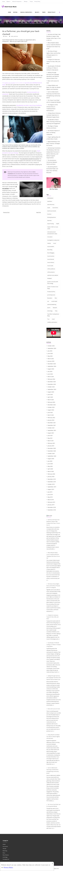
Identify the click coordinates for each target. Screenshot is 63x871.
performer (16, 36)
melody (49, 243)
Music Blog (49, 249)
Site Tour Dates (54, 189)
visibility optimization (52, 322)
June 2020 (50, 463)
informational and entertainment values (52, 232)
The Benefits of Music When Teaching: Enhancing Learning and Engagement (53, 121)
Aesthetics (49, 201)
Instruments (5, 846)
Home (3, 1)
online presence (51, 272)
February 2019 (51, 502)
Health (4, 844)
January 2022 (51, 420)
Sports (48, 307)
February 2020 (51, 474)
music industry (50, 262)
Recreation (49, 298)
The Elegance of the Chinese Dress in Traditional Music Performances (52, 107)
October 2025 (51, 346)
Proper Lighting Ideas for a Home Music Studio (53, 138)
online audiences (51, 269)
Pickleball (49, 278)
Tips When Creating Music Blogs (53, 314)
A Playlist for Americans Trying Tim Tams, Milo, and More (53, 61)
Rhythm (8, 1)
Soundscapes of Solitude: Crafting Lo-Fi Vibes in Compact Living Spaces (53, 68)
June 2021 (50, 435)
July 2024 (50, 371)
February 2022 (51, 417)
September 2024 (52, 366)
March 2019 (51, 499)
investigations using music (53, 240)
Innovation (49, 237)
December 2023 (52, 381)
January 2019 (51, 504)
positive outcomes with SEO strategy (52, 282)
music (54, 243)
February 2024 (51, 379)
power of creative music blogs (52, 287)
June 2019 (50, 494)
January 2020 (51, 476)
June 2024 (50, 374)
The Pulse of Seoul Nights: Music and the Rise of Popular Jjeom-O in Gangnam (53, 54)
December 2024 (52, 363)
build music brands (51, 211)
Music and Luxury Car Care (52, 82)
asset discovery (50, 204)
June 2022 (50, 412)
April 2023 (50, 397)
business (49, 214)
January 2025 (51, 361)
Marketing (5, 850)
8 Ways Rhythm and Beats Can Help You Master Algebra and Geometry (53, 87)
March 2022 (51, 415)
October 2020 (51, 453)
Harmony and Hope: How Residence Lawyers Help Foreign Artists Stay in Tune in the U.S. (53, 37)
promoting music (51, 295)
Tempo (31, 1)
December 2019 (52, 479)
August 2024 (51, 369)
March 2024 (51, 376)
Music (6, 36)
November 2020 (52, 451)
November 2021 (52, 425)
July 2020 (50, 461)
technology (49, 311)
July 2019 (50, 492)
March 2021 (51, 440)
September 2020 (52, 456)
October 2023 (51, 387)
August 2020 (51, 458)
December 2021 (52, 422)
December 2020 (52, 448)
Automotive (55, 207)
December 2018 (52, 507)
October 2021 (51, 428)
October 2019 (51, 484)
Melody (25, 1)
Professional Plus (51, 291)
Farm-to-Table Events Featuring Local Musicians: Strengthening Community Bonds (53, 94)
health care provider (10, 83)
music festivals (50, 259)
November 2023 (52, 384)
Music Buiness (6, 855)
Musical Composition (16, 1)
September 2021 (52, 430)
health (12, 36)
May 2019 (50, 497)
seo (48, 301)
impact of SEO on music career (52, 227)
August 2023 (51, 392)
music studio (50, 265)
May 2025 (50, 356)
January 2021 (51, 446)
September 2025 (52, 348)
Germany (49, 220)
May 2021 (50, 438)
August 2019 (51, 489)
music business (50, 256)
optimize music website (52, 275)
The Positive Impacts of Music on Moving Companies (52, 132)
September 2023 (52, 389)
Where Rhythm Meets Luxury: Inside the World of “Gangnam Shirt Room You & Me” (53, 45)
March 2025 (51, 358)
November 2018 (52, 510)
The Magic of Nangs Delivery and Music (52, 127)
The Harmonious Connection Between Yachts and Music (51, 162)
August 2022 (51, 410)
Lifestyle (4, 848)
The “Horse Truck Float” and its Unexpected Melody (53, 101)
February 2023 (51, 402)
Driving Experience (51, 217)
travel (53, 319)
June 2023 (50, 394)
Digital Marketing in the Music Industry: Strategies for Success (53, 143)
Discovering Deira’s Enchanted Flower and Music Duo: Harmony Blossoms (52, 169)
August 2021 (51, 433)
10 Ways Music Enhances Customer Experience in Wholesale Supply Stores (53, 115)
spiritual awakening (51, 304)
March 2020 (51, 471)
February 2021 (51, 443)
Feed (51, 515)
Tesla (56, 311)
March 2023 (51, 399)
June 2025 (50, 353)
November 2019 (52, 481)
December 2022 (52, 404)
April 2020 (50, 469)
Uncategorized (6, 859)
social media (54, 301)
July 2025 (50, 351)
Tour (48, 319)
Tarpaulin (55, 307)
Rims (56, 298)
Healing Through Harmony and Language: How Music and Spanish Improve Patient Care (52, 75)
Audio (48, 207)
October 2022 (51, 407)
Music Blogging (50, 253)
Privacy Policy (37, 1)
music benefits (50, 246)
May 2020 (50, 466)
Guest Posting (50, 223)
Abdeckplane (50, 198)
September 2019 (52, 487)
